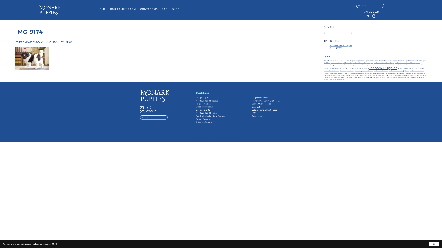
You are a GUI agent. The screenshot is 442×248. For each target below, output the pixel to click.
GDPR (54, 244)
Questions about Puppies (340, 46)
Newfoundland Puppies (207, 101)
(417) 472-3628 (370, 11)
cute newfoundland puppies (347, 65)
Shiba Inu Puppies (204, 107)
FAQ (165, 9)
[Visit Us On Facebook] (374, 17)
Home (101, 9)
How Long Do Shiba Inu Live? (348, 68)
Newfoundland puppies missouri (374, 73)
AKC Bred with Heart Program (417, 61)
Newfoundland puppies (357, 73)
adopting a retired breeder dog (385, 61)
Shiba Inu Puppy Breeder (337, 75)
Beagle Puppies (203, 98)
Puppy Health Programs (403, 73)
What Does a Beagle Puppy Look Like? (404, 75)
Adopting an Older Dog (346, 61)
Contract (256, 107)
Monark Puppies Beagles (331, 71)
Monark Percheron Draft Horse (266, 101)
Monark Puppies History (347, 71)
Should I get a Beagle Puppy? (355, 75)
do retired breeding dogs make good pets (368, 65)
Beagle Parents (203, 110)
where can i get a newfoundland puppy (412, 77)
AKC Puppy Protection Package (334, 63)
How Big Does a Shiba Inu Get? (403, 65)
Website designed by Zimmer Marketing (221, 141)
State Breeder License (370, 75)
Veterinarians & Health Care (264, 110)
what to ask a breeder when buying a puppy (362, 77)
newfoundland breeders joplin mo (399, 71)
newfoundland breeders (381, 71)
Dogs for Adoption (260, 98)
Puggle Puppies (203, 104)
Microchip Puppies (363, 68)
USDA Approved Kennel (385, 75)
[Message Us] (367, 17)
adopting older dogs (401, 61)
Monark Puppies (383, 68)
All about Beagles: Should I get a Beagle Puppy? (358, 63)
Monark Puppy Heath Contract (364, 71)
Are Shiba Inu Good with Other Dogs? (406, 63)
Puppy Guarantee (390, 73)
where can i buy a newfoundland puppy (388, 77)
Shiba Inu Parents (204, 122)
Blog (176, 9)
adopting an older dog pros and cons (364, 61)
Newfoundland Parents (206, 113)
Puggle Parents (203, 119)
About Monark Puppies (331, 61)
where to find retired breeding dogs (335, 79)
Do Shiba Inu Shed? (388, 65)
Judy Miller (64, 42)
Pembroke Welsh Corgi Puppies (210, 116)
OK (434, 244)
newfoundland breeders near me (339, 73)
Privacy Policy (243, 138)
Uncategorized (335, 48)
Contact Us (149, 9)
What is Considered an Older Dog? (337, 77)
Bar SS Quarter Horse (261, 104)
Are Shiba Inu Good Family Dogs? (384, 63)
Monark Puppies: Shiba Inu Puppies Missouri (411, 68)
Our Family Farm (123, 9)
